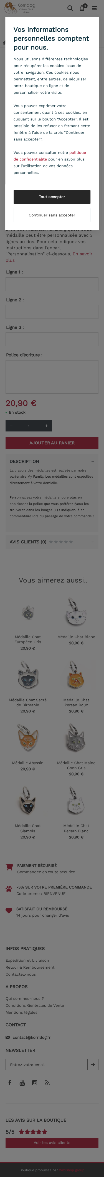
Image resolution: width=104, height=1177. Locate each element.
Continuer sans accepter (52, 215)
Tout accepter (52, 197)
